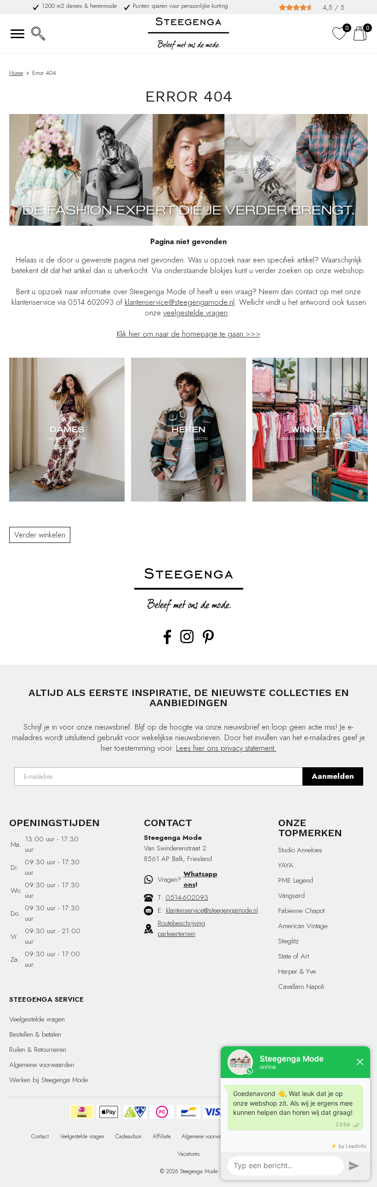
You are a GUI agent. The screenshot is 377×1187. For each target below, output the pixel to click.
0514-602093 (187, 897)
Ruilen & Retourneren (37, 1049)
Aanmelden (333, 776)
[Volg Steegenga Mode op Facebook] (167, 642)
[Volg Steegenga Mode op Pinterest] (208, 642)
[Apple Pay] (108, 1111)
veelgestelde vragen (195, 312)
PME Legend (295, 880)
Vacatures (188, 1154)
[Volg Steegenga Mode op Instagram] (187, 641)
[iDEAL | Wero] (81, 1111)
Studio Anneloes (300, 850)
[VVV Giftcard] (135, 1111)
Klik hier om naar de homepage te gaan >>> (189, 333)
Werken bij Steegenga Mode (48, 1080)
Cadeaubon (128, 1136)
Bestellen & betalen (35, 1034)
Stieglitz (288, 941)
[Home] (188, 33)
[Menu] (17, 33)
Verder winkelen (39, 534)
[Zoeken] (38, 33)
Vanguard (291, 895)
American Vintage (302, 926)
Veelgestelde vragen (37, 1019)
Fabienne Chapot (301, 911)
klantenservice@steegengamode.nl (179, 302)
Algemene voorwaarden (41, 1065)
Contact (40, 1136)
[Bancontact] (188, 1111)
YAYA (285, 865)
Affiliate (162, 1136)
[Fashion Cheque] (161, 1111)
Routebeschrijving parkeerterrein (181, 928)
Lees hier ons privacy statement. (226, 747)
